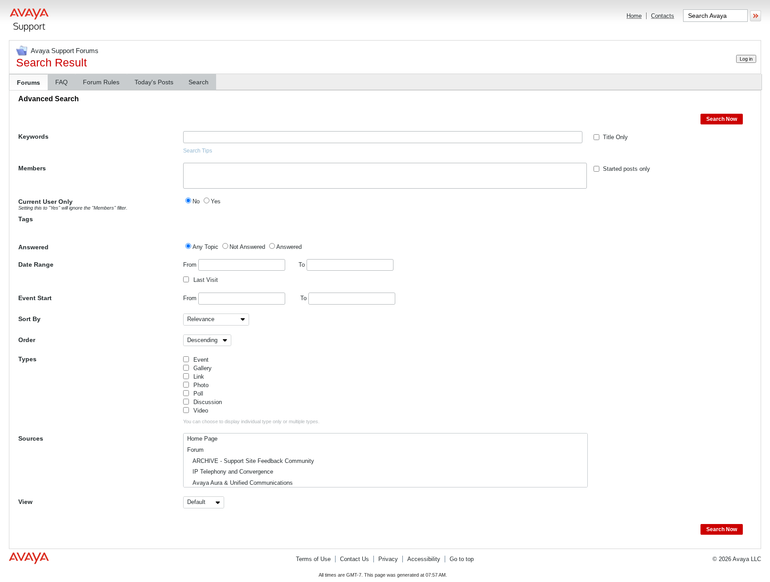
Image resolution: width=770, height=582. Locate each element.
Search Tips (197, 151)
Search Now (721, 119)
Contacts (662, 15)
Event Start (35, 297)
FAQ (61, 82)
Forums (28, 82)
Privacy (388, 559)
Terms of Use (313, 559)
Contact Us (354, 559)
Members (32, 168)
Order (26, 339)
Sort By (29, 318)
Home (634, 15)
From (190, 264)
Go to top (462, 559)
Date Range (35, 264)
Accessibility (423, 559)
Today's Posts (154, 82)
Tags (25, 219)
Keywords (33, 136)
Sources (30, 438)
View (25, 501)
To (303, 264)
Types (27, 359)
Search (198, 82)
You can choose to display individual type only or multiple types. (251, 421)
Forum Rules (101, 82)
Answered (33, 247)
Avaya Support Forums (64, 50)
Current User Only (72, 204)
